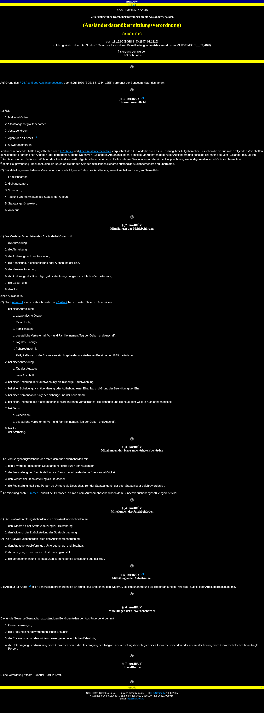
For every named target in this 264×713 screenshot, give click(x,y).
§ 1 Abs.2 (61, 302)
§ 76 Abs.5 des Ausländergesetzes (41, 82)
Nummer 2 (33, 493)
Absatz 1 (17, 302)
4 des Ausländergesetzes (95, 151)
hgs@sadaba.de (135, 698)
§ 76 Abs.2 (66, 151)
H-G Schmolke (158, 693)
